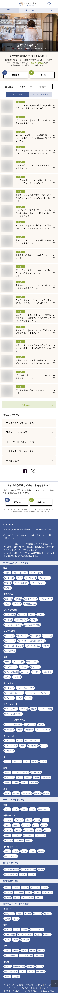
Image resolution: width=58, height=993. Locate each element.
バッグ (20, 740)
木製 (16, 929)
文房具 (33, 709)
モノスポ (24, 988)
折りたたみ (39, 955)
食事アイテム (9, 730)
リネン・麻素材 (10, 934)
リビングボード (44, 578)
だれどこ (20, 985)
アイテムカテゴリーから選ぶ (20, 422)
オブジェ (34, 620)
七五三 (36, 825)
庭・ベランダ (48, 892)
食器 (7, 662)
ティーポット (35, 667)
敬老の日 (16, 825)
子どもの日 (19, 820)
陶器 (25, 929)
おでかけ (39, 898)
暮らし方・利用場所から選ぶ (20, 441)
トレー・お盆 (48, 635)
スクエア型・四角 (26, 955)
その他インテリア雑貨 (32, 625)
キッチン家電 (27, 793)
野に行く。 (35, 988)
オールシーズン (44, 809)
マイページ (48, 10)
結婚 (16, 851)
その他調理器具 (10, 651)
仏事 (33, 851)
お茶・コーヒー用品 (33, 646)
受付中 (9, 10)
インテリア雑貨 (10, 615)
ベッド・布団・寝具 (21, 583)
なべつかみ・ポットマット (14, 693)
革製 (7, 939)
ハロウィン (26, 825)
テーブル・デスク (36, 573)
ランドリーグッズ (31, 599)
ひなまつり (17, 835)
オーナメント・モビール (13, 625)
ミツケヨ (7, 991)
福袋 (39, 830)
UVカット (47, 934)
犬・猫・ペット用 (11, 874)
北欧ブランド (9, 913)
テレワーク (41, 971)
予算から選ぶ (12, 460)
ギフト (7, 761)
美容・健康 (46, 777)
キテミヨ (48, 985)
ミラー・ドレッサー (38, 583)
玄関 (45, 887)
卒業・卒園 (19, 840)
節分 (7, 835)
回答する (42, 75)
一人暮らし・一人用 (12, 869)
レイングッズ (9, 751)
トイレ (37, 892)
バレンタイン (28, 835)
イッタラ (48, 913)
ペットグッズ (33, 745)
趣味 (7, 772)
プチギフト (17, 761)
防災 (23, 971)
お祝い (26, 761)
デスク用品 (24, 709)
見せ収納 (31, 966)
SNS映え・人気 (19, 966)
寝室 (7, 887)
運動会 (41, 851)
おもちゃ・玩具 (30, 725)
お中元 (7, 825)
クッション (9, 620)
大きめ (33, 950)
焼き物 (16, 919)
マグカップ (24, 667)
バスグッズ (17, 604)
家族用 (41, 869)
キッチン (16, 887)
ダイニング (35, 887)
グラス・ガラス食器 (12, 672)
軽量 (24, 950)
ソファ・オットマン (20, 573)
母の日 (29, 820)
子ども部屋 (9, 892)
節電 (31, 971)
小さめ (41, 950)
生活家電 (16, 793)
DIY (20, 777)
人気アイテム (29, 10)
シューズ (44, 745)
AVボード (8, 583)
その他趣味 (34, 782)
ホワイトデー (41, 835)
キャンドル (22, 615)
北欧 (20, 913)
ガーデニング (9, 777)
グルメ (36, 777)
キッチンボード (31, 578)
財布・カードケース (33, 740)
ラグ (20, 698)
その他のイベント (11, 856)
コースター (26, 672)
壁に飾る (8, 898)
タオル (7, 604)
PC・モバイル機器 (45, 709)
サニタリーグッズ (46, 599)
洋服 (23, 745)
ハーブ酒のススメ (31, 991)
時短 (7, 976)
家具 (7, 573)
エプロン (46, 646)
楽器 (7, 782)
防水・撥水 (26, 939)
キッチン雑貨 (9, 635)
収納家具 (8, 588)
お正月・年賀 (28, 830)
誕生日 (7, 851)
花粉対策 (16, 976)
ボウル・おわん (32, 662)
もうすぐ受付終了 (40, 94)
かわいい (8, 966)
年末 (18, 830)
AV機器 (46, 793)
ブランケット (9, 698)
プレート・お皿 (18, 662)
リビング (26, 887)
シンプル (40, 966)
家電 (7, 793)
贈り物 (35, 761)
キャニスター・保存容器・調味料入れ (32, 641)
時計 (32, 615)
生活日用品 (9, 599)
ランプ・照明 (9, 578)
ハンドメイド (36, 772)
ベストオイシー (13, 988)
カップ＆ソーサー (11, 667)
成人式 (47, 830)
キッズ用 (32, 874)
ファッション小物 (11, 745)
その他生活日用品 (30, 604)
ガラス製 (8, 929)
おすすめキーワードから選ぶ (20, 451)
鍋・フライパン (22, 635)
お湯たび (38, 985)
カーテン (29, 698)
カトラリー (36, 672)
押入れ (16, 898)
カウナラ (45, 988)
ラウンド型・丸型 (11, 955)
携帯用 (7, 950)
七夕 (46, 820)
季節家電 (38, 793)
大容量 (16, 950)
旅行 (16, 782)
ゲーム (24, 782)
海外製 (7, 919)
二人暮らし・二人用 (29, 869)
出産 (24, 851)
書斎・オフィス (28, 898)
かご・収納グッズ (22, 620)
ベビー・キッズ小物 (43, 730)
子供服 (20, 730)
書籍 (28, 777)
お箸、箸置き (48, 672)
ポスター (41, 615)
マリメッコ (38, 913)
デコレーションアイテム (13, 714)
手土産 (43, 761)
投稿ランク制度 (37, 62)
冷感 (16, 939)
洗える (38, 934)
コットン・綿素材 (37, 929)
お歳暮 (44, 825)
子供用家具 (29, 730)
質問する (15, 75)
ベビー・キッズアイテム (13, 725)
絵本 (41, 725)
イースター (9, 820)
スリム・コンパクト (26, 934)
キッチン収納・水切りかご (14, 646)
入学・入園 (9, 840)
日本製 (28, 913)
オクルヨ (29, 985)
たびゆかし (17, 991)
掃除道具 (19, 599)
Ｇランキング (9, 985)
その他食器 (17, 677)
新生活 (29, 840)
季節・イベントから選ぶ (17, 432)
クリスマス (9, 830)
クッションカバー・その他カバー (38, 693)
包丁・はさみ (35, 635)
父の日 (37, 820)
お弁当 (7, 677)
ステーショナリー (11, 709)
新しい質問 (17, 94)
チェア (20, 578)
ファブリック (9, 688)
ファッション (9, 740)
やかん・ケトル (10, 641)
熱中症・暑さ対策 (11, 971)
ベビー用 (23, 874)
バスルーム (19, 892)
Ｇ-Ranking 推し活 (47, 991)
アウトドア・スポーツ (21, 772)
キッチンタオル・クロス (25, 688)
